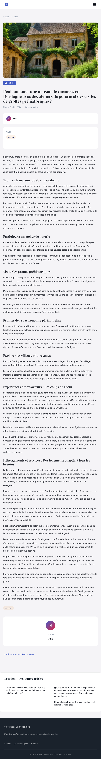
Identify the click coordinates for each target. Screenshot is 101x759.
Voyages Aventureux (17, 726)
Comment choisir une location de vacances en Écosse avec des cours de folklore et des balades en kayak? (25, 690)
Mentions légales (21, 744)
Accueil (6, 17)
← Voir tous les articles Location (18, 654)
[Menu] (94, 4)
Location (14, 17)
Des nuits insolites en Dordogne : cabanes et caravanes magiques (74, 703)
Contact (34, 744)
